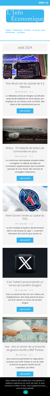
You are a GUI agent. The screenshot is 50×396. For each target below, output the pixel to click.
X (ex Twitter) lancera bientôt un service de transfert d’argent (25, 283)
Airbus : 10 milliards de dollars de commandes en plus (25, 149)
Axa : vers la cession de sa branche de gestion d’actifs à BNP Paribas (25, 348)
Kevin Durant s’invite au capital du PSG (25, 217)
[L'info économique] (25, 16)
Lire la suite (25, 111)
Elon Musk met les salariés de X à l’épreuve (25, 85)
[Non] (47, 386)
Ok (25, 392)
